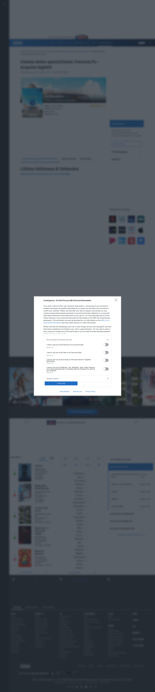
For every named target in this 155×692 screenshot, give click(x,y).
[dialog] (77, 346)
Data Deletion (65, 391)
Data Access (77, 391)
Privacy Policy (90, 391)
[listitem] (77, 339)
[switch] (106, 344)
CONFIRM (61, 383)
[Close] (117, 300)
